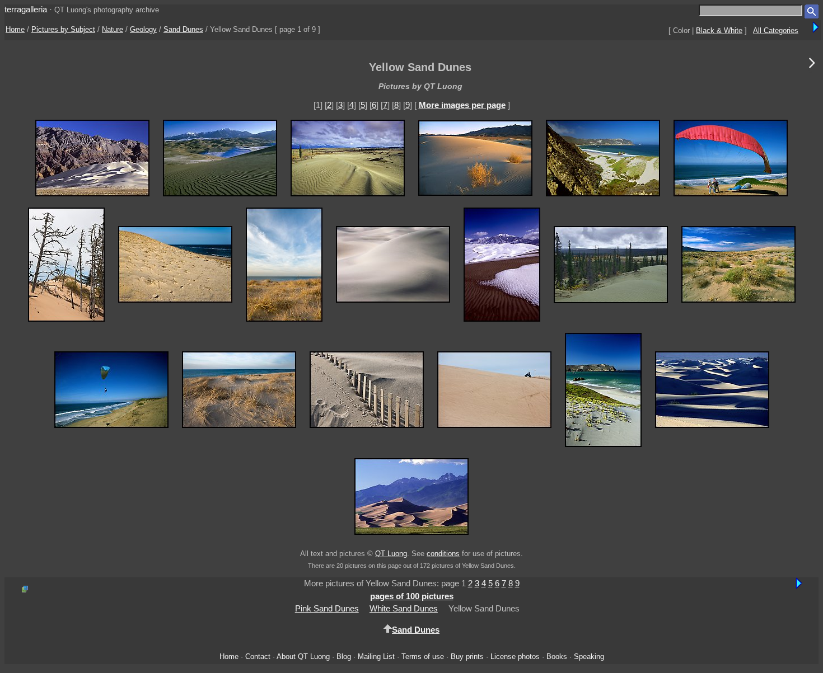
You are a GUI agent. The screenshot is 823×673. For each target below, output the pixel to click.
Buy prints (467, 656)
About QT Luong (303, 656)
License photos (515, 656)
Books (556, 656)
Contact (257, 656)
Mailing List (376, 656)
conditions (443, 553)
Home (15, 29)
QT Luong (391, 553)
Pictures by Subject (63, 29)
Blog (343, 656)
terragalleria (25, 9)
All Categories (775, 30)
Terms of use (422, 656)
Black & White (719, 30)
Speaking (589, 656)
